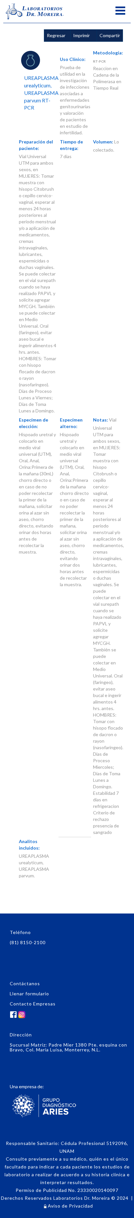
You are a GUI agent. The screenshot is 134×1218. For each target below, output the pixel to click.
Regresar (56, 35)
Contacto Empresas (33, 1003)
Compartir (110, 35)
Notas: (100, 420)
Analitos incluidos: (29, 845)
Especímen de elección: (33, 423)
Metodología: (108, 52)
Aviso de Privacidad (70, 1206)
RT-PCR (99, 61)
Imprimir (81, 35)
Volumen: (103, 141)
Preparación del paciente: (36, 145)
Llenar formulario (29, 993)
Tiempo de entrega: (71, 145)
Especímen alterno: (71, 423)
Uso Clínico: (73, 59)
